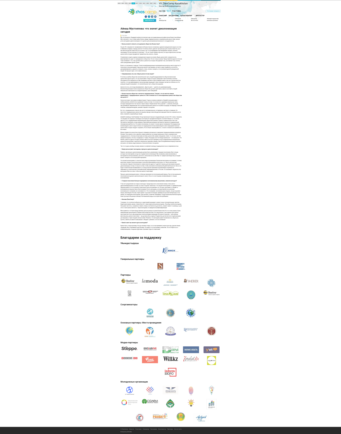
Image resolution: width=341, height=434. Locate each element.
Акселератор (149, 20)
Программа (153, 429)
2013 (123, 3)
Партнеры (170, 429)
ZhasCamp (163, 15)
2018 (140, 3)
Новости (131, 429)
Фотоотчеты (194, 20)
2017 (137, 3)
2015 (130, 3)
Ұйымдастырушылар (213, 18)
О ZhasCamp (124, 429)
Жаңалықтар (162, 20)
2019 (144, 3)
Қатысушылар (186, 15)
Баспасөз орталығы (212, 20)
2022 (151, 3)
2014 (126, 3)
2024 (155, 3)
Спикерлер (178, 18)
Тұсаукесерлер (179, 20)
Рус (155, 6)
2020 (148, 3)
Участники (138, 429)
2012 (119, 3)
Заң (160, 18)
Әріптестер (200, 15)
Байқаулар (194, 18)
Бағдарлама (174, 15)
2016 (133, 3)
